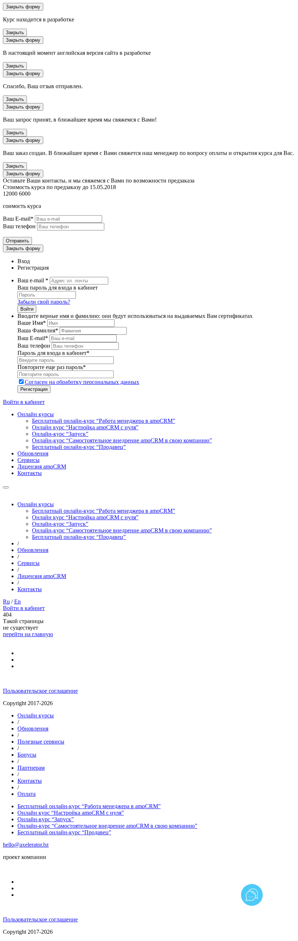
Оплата (26, 794)
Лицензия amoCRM (41, 466)
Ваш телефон (19, 226)
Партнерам (31, 768)
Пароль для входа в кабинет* (53, 353)
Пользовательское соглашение (40, 691)
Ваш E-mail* (18, 219)
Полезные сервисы (40, 742)
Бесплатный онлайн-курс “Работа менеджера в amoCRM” (103, 421)
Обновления (32, 453)
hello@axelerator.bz (26, 845)
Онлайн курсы (35, 414)
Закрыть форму (23, 6)
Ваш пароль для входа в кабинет (57, 288)
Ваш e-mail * (32, 280)
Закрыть (15, 32)
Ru (6, 601)
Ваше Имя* (31, 323)
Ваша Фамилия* (37, 330)
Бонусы (26, 755)
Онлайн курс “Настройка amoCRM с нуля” (85, 427)
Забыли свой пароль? (43, 302)
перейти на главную (28, 634)
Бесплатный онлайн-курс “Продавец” (79, 447)
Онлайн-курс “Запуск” (60, 434)
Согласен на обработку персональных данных (82, 382)
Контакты (29, 473)
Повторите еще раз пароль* (51, 367)
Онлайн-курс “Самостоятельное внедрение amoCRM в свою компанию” (122, 440)
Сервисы (28, 460)
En (17, 601)
